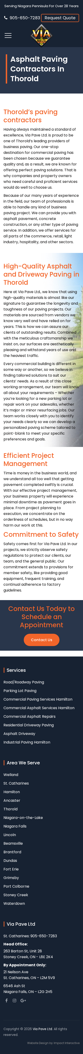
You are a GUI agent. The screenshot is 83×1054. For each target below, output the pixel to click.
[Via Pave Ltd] (41, 35)
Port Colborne (16, 886)
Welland (10, 774)
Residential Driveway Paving (28, 725)
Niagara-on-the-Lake (23, 817)
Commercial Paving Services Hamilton (37, 699)
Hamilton (11, 792)
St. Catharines (16, 783)
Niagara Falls (15, 826)
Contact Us (41, 640)
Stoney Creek (15, 895)
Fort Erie (11, 869)
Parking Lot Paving (19, 690)
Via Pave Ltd (42, 1029)
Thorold (10, 809)
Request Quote (60, 18)
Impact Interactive (67, 1043)
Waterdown (14, 903)
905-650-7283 (25, 18)
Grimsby (11, 877)
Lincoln (9, 834)
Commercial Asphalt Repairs (29, 716)
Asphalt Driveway (19, 733)
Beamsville (13, 843)
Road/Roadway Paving (23, 682)
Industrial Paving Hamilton (26, 742)
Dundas (10, 860)
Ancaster (11, 800)
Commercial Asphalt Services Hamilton (38, 708)
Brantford (12, 852)
